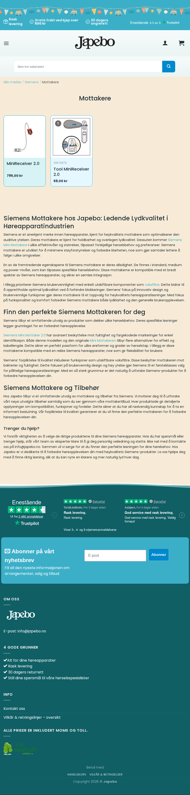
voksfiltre (152, 284)
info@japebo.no (32, 631)
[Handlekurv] (181, 43)
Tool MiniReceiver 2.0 (71, 171)
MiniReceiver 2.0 (23, 163)
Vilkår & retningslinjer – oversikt (32, 717)
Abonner (158, 554)
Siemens (32, 82)
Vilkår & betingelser (106, 774)
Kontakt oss (14, 708)
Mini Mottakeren (103, 340)
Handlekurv (76, 774)
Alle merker (12, 82)
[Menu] (6, 43)
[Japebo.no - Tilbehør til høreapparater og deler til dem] (95, 43)
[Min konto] (165, 43)
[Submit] (168, 66)
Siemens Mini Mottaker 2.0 (24, 335)
